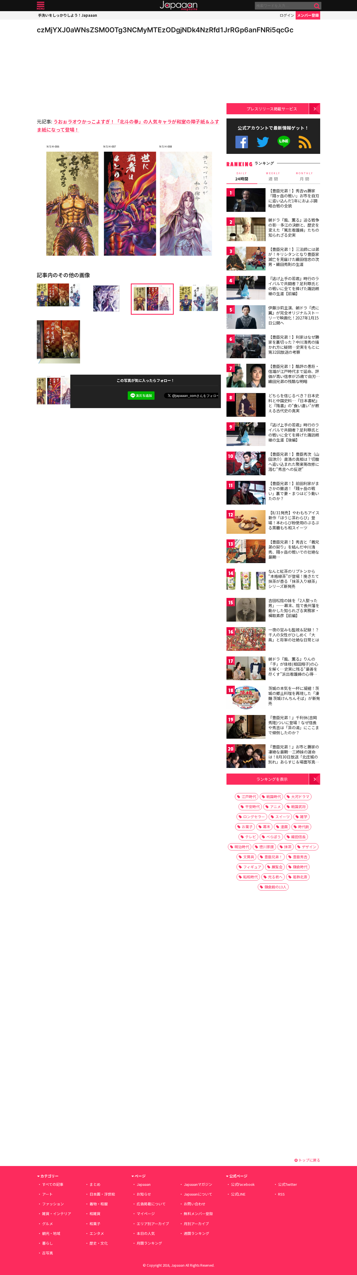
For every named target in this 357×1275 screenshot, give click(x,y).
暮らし (47, 1243)
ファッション (53, 1203)
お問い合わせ (195, 1203)
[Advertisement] (83, 75)
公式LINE (284, 142)
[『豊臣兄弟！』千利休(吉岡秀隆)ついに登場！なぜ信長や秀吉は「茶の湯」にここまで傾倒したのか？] (246, 727)
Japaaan (178, 6)
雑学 (303, 816)
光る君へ (275, 876)
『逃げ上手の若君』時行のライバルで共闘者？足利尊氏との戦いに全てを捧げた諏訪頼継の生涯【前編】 (293, 285)
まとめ (95, 1184)
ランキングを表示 (272, 779)
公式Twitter (263, 142)
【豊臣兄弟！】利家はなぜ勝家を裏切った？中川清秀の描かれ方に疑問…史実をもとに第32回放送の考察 (293, 344)
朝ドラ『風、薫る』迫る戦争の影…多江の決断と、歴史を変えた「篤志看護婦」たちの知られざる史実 (293, 227)
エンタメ (97, 1233)
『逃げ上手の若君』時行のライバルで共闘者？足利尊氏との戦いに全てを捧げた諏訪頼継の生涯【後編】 (293, 432)
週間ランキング (196, 1233)
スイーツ (282, 816)
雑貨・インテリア (56, 1213)
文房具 (248, 856)
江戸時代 (249, 796)
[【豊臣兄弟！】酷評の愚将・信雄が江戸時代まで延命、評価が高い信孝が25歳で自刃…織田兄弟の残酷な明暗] (246, 376)
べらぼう (273, 836)
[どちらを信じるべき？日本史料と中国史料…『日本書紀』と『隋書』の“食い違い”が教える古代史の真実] (246, 405)
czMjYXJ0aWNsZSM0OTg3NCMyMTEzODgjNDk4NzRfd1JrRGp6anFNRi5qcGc (165, 30)
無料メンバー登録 (198, 1213)
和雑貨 (95, 1213)
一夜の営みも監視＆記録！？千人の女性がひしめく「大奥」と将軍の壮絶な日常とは (293, 635)
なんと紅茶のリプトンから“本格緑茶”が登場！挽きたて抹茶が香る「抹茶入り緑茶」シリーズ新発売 (293, 578)
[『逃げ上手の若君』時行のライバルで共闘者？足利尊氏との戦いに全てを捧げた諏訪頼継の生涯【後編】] (246, 435)
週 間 (273, 176)
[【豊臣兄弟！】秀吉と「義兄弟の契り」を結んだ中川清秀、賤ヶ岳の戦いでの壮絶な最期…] (246, 552)
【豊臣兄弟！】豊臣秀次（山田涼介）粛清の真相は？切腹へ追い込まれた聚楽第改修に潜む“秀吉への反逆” (293, 461)
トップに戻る (309, 1160)
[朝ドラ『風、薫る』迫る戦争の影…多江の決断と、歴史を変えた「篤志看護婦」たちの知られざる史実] (246, 230)
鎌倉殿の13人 (275, 886)
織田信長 (298, 836)
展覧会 (277, 866)
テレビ (250, 836)
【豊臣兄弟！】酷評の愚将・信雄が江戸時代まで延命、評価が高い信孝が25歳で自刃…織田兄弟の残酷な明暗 (294, 373)
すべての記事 (52, 1184)
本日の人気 (146, 1233)
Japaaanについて (198, 1194)
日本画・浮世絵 (102, 1194)
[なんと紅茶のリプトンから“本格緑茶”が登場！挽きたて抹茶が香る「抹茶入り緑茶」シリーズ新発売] (246, 581)
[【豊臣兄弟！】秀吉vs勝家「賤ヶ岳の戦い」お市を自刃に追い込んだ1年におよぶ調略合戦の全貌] (246, 201)
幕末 (266, 826)
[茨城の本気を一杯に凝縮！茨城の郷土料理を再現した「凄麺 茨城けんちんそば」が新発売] (246, 698)
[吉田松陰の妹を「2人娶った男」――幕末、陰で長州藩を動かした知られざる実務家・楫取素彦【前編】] (246, 610)
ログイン (287, 15)
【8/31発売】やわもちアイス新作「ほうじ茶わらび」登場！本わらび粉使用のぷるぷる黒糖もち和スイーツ (293, 520)
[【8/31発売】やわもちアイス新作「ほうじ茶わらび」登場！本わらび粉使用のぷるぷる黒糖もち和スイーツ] (246, 522)
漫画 (284, 826)
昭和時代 (250, 876)
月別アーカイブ (196, 1223)
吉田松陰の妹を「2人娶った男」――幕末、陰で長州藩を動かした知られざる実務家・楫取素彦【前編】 (293, 607)
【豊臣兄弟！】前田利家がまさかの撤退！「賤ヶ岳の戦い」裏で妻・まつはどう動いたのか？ (293, 490)
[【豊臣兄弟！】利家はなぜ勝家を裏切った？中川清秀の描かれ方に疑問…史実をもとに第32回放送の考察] (246, 347)
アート (47, 1194)
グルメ (47, 1223)
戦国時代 (273, 796)
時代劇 (303, 826)
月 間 (304, 176)
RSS (305, 142)
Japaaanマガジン (198, 1184)
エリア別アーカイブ (153, 1223)
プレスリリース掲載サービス (272, 108)
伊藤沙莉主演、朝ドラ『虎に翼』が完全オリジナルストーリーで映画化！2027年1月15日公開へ (293, 315)
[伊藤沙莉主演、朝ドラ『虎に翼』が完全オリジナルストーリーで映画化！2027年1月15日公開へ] (246, 318)
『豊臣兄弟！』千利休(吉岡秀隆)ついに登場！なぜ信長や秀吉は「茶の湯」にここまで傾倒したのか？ (293, 724)
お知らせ (144, 1194)
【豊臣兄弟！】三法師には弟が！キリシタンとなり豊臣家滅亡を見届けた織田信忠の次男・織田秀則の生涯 (293, 256)
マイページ (146, 1213)
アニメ (275, 806)
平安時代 (252, 806)
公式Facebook (241, 142)
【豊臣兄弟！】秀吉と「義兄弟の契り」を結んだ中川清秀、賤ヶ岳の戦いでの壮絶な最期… (293, 549)
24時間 (242, 176)
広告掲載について (151, 1203)
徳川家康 (266, 846)
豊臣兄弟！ (273, 856)
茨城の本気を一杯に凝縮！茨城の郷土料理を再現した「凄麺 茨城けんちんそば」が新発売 (294, 695)
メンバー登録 (308, 15)
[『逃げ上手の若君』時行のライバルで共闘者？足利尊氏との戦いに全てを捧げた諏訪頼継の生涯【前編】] (246, 288)
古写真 (47, 1252)
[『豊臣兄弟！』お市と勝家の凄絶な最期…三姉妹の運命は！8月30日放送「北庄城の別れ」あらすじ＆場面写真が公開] (246, 757)
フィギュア (252, 866)
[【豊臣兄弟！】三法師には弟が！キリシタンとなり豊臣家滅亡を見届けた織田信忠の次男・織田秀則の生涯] (246, 259)
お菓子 (247, 826)
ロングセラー (254, 816)
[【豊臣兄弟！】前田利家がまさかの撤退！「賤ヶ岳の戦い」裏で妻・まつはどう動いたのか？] (246, 493)
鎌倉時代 (300, 866)
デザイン (309, 846)
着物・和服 (99, 1203)
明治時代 (242, 846)
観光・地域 (51, 1233)
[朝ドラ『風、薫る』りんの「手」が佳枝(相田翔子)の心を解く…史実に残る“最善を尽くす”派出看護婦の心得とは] (246, 669)
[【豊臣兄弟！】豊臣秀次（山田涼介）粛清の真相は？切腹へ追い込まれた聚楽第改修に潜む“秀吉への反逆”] (246, 464)
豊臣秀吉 (300, 856)
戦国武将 (298, 806)
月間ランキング (149, 1243)
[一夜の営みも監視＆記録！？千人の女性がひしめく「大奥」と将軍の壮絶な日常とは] (246, 640)
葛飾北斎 (300, 876)
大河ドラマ (300, 796)
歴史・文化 (99, 1243)
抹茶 (287, 846)
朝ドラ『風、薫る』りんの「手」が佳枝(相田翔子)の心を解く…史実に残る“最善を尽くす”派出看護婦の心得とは (293, 669)
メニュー (40, 6)
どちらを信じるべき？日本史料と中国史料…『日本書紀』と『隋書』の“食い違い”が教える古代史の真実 (293, 402)
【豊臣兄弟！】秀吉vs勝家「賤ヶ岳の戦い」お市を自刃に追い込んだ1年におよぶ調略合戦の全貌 (293, 198)
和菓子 (95, 1223)
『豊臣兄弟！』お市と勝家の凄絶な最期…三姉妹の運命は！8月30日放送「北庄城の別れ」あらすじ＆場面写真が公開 (293, 756)
